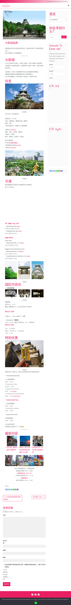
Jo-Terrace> (12, 129)
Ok (35, 602)
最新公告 (7, 311)
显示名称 (5, 542)
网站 (4, 557)
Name (51, 64)
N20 (19, 145)
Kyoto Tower (58, 1)
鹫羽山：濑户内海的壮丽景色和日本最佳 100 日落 (24, 450)
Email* (51, 71)
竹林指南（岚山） (38, 497)
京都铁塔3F (24, 478)
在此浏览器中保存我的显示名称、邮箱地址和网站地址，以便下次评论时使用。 (25, 566)
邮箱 (4, 550)
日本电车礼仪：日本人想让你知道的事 (37, 450)
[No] (69, 601)
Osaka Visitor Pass (12, 400)
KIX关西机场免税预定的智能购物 (12, 498)
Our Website (65, 1)
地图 (12, 325)
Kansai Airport (51, 1)
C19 (17, 145)
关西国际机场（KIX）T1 (24, 473)
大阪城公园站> (13, 143)
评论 (4, 515)
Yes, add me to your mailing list (5, 574)
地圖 (12, 311)
